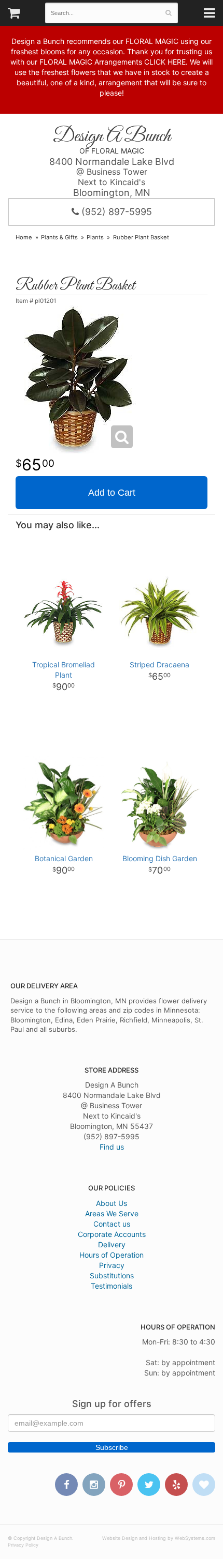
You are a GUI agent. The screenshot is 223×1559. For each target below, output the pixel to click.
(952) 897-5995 (115, 211)
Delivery (112, 1244)
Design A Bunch (112, 136)
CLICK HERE (165, 61)
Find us (112, 1146)
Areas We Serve (111, 1213)
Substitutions (112, 1275)
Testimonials (111, 1285)
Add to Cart (111, 492)
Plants (95, 237)
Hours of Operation (111, 1254)
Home (24, 237)
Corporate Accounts (112, 1234)
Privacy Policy (23, 1545)
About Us (111, 1203)
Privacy (111, 1265)
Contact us (111, 1223)
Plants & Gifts (59, 237)
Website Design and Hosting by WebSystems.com (158, 1538)
